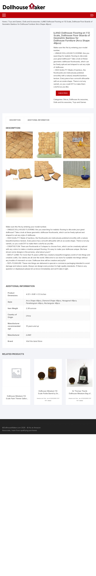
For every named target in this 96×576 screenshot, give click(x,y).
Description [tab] (14, 120)
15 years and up (32, 326)
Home (4, 22)
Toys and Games (14, 22)
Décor (65, 99)
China (28, 316)
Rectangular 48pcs (52, 303)
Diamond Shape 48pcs (51, 301)
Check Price (63, 93)
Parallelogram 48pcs (34, 303)
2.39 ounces (31, 308)
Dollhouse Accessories (78, 99)
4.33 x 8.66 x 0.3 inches (36, 294)
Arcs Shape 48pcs (33, 301)
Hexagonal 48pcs (69, 301)
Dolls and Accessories (31, 22)
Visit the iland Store (34, 341)
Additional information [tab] (38, 120)
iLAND (28, 335)
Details (49, 400)
